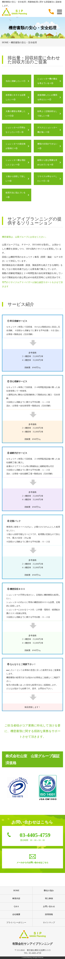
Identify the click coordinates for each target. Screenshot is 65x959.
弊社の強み (49, 890)
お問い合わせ (49, 906)
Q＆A (16, 906)
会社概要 (16, 914)
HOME (16, 890)
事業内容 (16, 898)
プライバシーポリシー (16, 922)
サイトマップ (49, 922)
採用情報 (49, 914)
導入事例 (49, 898)
